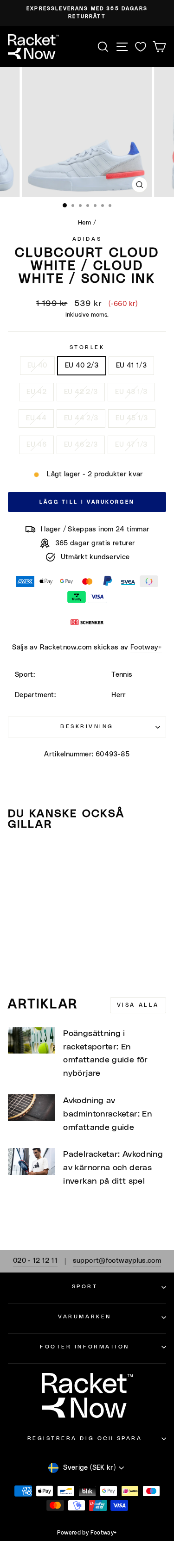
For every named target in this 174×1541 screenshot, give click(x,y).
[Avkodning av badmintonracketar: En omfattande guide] (31, 1107)
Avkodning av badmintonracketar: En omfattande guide (107, 1114)
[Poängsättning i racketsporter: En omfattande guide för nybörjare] (31, 1040)
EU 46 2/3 (80, 444)
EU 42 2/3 (80, 391)
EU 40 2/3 (81, 365)
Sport (85, 1286)
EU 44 (36, 418)
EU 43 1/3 (131, 391)
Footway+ (146, 647)
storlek (87, 347)
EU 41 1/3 (131, 365)
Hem (84, 222)
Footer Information (84, 1346)
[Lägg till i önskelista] (19, 855)
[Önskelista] (141, 46)
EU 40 (37, 365)
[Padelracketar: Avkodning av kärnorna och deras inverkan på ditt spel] (31, 1161)
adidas (87, 239)
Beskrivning (87, 726)
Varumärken (84, 1316)
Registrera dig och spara (84, 1438)
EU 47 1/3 (131, 444)
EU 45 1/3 (132, 418)
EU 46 (36, 444)
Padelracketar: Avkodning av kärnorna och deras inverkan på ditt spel (113, 1167)
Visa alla (138, 1005)
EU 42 (36, 391)
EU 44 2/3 (81, 418)
